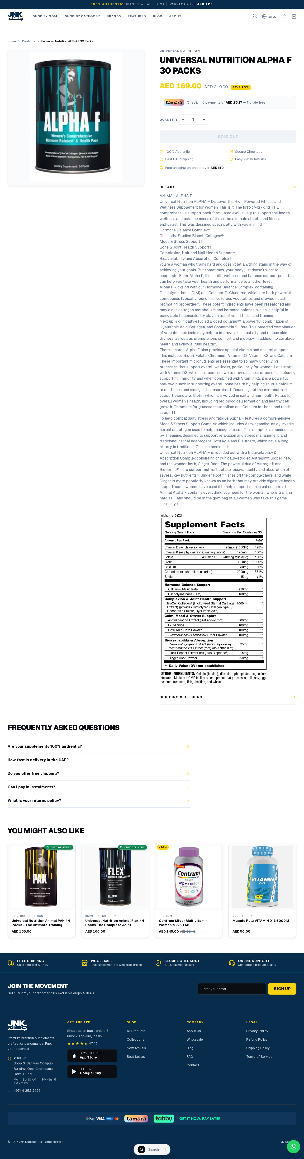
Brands (114, 16)
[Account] (284, 16)
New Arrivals (136, 1048)
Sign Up (282, 988)
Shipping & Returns (181, 697)
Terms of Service (259, 1056)
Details (168, 187)
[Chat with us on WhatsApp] (293, 1146)
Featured (137, 16)
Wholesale (195, 1039)
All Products (136, 1031)
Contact (193, 1065)
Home (12, 41)
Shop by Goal (45, 16)
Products (28, 41)
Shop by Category (82, 16)
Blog (157, 16)
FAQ (190, 1056)
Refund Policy (257, 1039)
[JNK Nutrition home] (15, 16)
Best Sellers (136, 1056)
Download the (191, 4)
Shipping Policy (258, 1048)
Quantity (169, 120)
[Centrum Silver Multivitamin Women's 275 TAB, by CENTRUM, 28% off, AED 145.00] (189, 890)
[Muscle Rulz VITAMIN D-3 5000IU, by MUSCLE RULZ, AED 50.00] (262, 890)
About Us (194, 1031)
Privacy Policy (257, 1031)
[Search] (254, 15)
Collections (135, 1039)
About (175, 16)
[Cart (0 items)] (294, 16)
